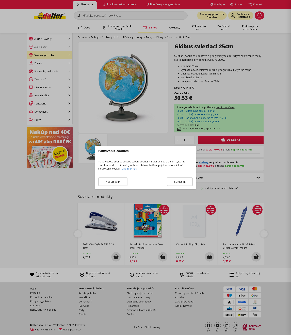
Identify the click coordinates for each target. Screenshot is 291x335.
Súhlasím (180, 182)
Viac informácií (130, 168)
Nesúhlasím (112, 182)
